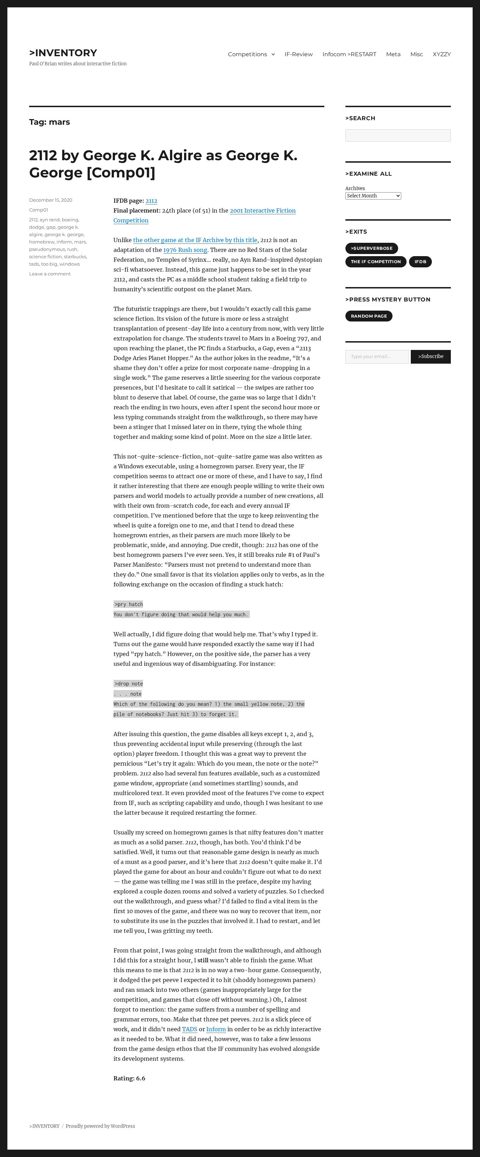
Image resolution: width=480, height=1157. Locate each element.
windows (69, 264)
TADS (189, 1029)
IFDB (420, 261)
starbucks (75, 256)
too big (49, 264)
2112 (151, 200)
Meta (393, 54)
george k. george (64, 234)
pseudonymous (47, 249)
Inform (216, 1029)
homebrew (41, 242)
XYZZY (442, 54)
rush (72, 249)
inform (64, 242)
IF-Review (299, 54)
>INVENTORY (63, 53)
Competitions (247, 54)
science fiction (45, 256)
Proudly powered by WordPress (100, 1126)
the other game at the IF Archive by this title (195, 239)
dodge (36, 227)
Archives (355, 188)
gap (51, 227)
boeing (70, 219)
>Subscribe (430, 356)
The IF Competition (376, 261)
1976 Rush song (185, 249)
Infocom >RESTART (349, 54)
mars (80, 242)
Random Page (369, 316)
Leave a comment (50, 274)
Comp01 (38, 210)
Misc (416, 54)
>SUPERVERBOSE (372, 248)
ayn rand (50, 219)
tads (34, 264)
